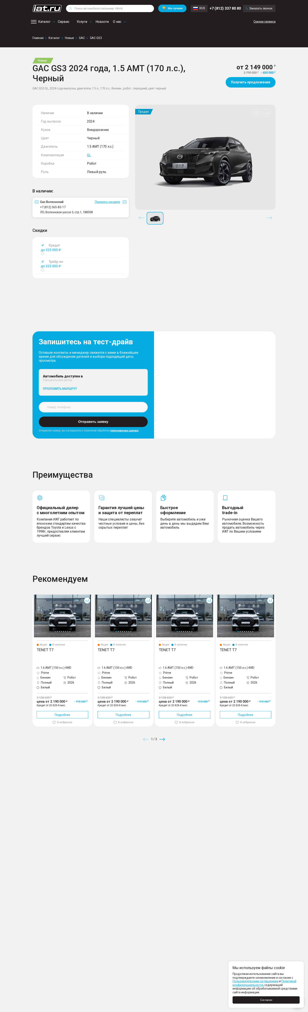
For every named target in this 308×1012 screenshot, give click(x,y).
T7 (34, 596)
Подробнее (62, 714)
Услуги (82, 22)
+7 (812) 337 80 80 (225, 8)
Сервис (63, 22)
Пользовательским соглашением (255, 981)
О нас (117, 22)
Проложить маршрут (60, 388)
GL (89, 155)
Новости (102, 22)
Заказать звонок (260, 8)
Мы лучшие (172, 8)
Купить (203, 769)
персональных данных (124, 430)
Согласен (266, 1000)
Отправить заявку (93, 421)
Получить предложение (250, 82)
